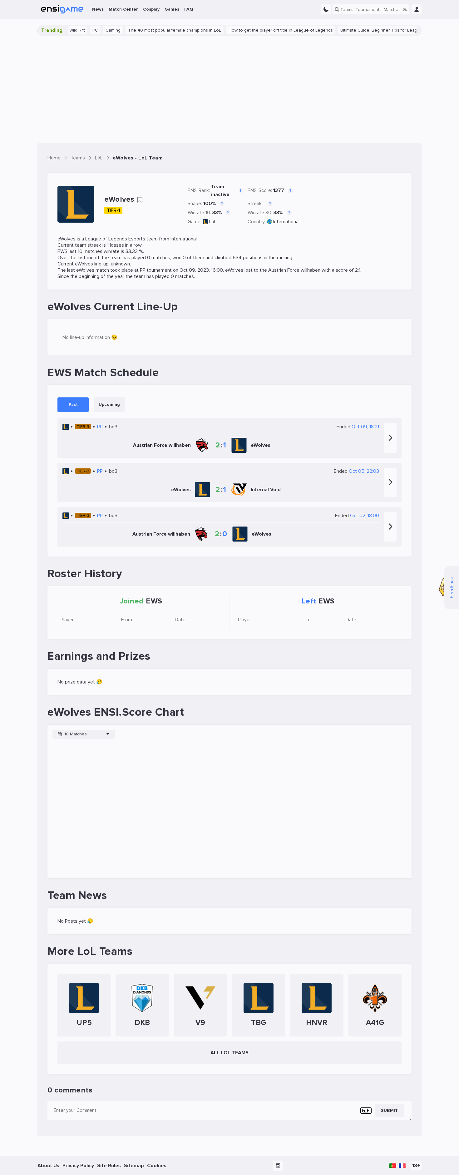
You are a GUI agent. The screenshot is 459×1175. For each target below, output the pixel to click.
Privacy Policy (78, 1165)
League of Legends (106, 239)
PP (143, 270)
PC (79, 30)
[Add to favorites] (139, 200)
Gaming (97, 30)
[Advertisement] (229, 89)
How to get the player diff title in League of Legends (265, 30)
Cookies (156, 1165)
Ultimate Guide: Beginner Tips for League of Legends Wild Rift (386, 30)
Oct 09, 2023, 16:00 (201, 270)
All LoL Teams (229, 1053)
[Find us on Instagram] (278, 1166)
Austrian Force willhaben (294, 270)
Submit (389, 1110)
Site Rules (109, 1165)
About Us (48, 1165)
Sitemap (134, 1165)
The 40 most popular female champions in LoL (158, 30)
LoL (213, 222)
